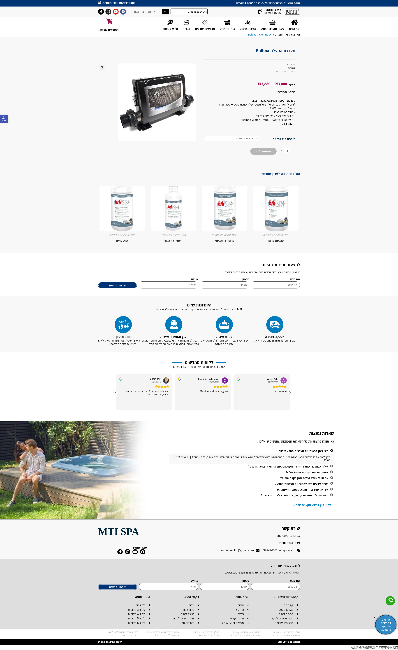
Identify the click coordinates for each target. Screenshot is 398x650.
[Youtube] (116, 12)
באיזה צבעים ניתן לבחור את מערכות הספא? (302, 484)
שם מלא (295, 279)
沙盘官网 (392, 647)
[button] (4, 119)
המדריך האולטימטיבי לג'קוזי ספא (244, 635)
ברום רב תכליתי (224, 241)
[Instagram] (108, 12)
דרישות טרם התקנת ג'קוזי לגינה (123, 632)
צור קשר (139, 11)
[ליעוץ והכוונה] (260, 11)
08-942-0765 (272, 13)
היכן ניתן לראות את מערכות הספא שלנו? (303, 451)
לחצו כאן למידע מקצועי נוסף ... (311, 505)
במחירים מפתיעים (385, 625)
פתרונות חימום (289, 71)
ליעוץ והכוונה (273, 9)
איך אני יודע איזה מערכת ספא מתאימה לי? (303, 489)
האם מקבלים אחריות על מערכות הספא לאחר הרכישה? (295, 495)
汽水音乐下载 (358, 647)
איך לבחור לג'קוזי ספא (209, 635)
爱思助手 (372, 647)
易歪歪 (382, 647)
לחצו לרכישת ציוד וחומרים (119, 3)
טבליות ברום (276, 241)
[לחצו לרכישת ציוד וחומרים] (99, 2)
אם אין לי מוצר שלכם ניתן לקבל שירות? (304, 478)
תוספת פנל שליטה (284, 139)
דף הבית (295, 34)
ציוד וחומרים (282, 34)
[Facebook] (123, 12)
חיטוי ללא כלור (173, 241)
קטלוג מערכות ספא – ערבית (205, 632)
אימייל (194, 279)
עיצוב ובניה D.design (110, 641)
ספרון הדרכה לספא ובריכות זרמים (163, 632)
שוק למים (122, 241)
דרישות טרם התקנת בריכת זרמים (284, 635)
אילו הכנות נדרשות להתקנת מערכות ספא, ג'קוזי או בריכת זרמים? (288, 466)
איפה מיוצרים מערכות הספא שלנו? (307, 472)
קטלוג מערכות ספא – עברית (286, 632)
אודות (151, 11)
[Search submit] (165, 11)
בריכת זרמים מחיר (129, 635)
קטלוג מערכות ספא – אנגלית (246, 632)
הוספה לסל (263, 151)
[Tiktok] (101, 12)
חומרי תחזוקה (282, 235)
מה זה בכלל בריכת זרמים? (167, 635)
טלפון (245, 279)
